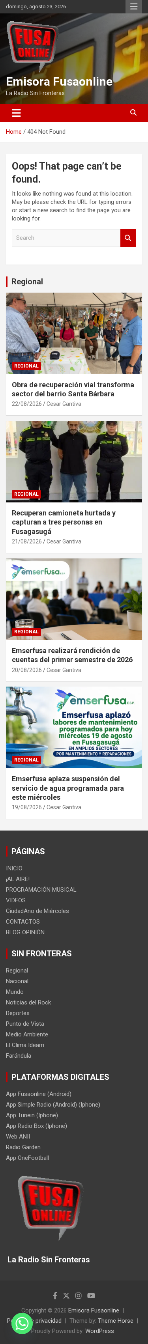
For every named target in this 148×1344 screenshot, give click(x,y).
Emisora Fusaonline (59, 81)
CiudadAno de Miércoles (37, 911)
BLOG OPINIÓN (25, 932)
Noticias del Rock (28, 1002)
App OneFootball (27, 1157)
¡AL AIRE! (18, 879)
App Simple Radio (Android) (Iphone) (53, 1104)
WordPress (99, 1331)
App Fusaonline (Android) (38, 1094)
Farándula (18, 1055)
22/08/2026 (27, 404)
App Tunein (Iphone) (32, 1115)
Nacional (17, 981)
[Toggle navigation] (16, 113)
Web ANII (18, 1136)
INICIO (14, 868)
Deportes (18, 1013)
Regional (27, 281)
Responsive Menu (134, 6)
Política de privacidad (34, 1320)
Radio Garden (23, 1147)
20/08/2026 (27, 670)
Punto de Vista (25, 1023)
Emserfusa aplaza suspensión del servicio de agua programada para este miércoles (68, 788)
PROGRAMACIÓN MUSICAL (41, 889)
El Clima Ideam (25, 1045)
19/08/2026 (27, 807)
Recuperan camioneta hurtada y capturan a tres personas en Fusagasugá (64, 522)
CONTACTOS (23, 921)
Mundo (15, 991)
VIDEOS (16, 900)
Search (128, 238)
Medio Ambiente (27, 1034)
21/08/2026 (27, 541)
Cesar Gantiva (64, 404)
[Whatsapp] (22, 1323)
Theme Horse (115, 1320)
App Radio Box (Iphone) (36, 1125)
